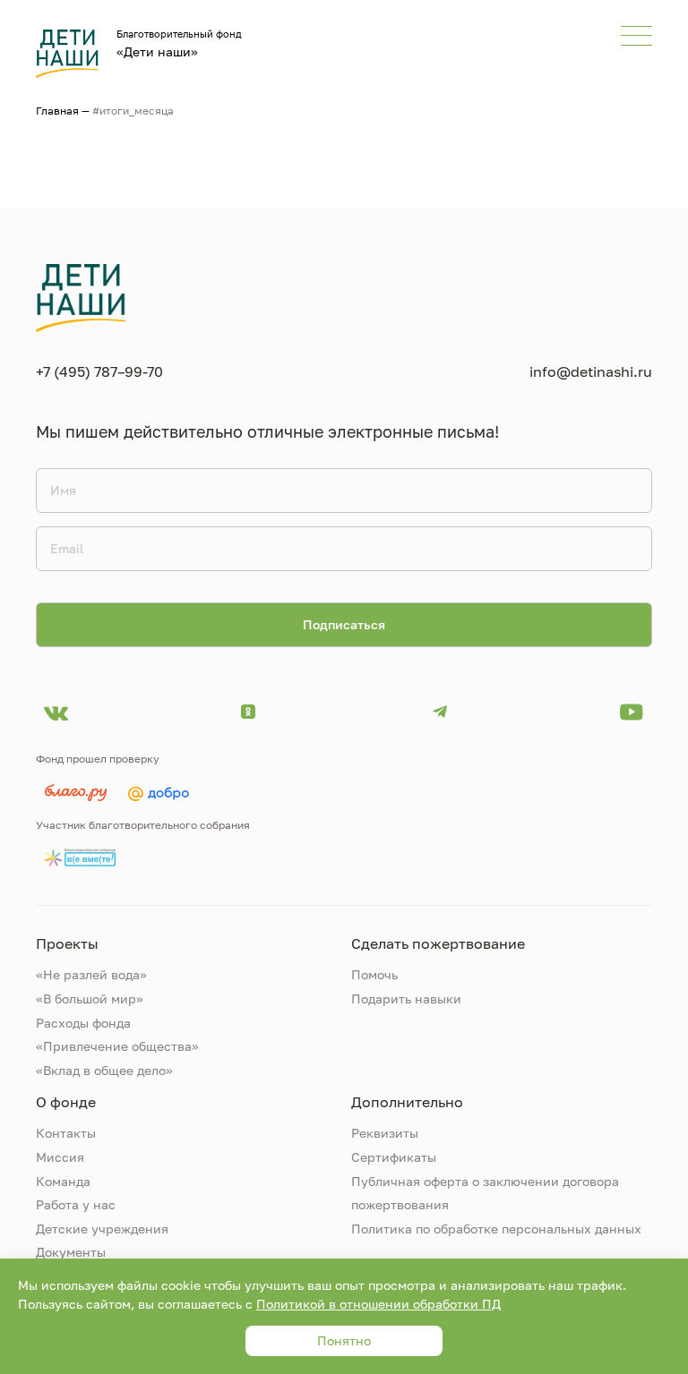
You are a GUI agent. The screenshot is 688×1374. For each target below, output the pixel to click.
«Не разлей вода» (91, 974)
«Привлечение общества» (117, 1046)
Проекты (67, 943)
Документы (71, 1251)
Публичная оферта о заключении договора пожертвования (485, 1193)
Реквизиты (384, 1132)
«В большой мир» (89, 998)
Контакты (66, 1132)
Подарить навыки (406, 998)
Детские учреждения (102, 1228)
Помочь (374, 974)
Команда (63, 1181)
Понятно (344, 1340)
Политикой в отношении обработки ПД (378, 1303)
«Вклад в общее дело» (104, 1070)
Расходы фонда (83, 1022)
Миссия (60, 1157)
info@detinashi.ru (590, 371)
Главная (57, 110)
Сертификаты (393, 1157)
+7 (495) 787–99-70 (99, 371)
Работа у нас (76, 1204)
